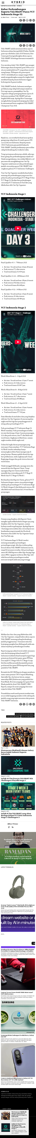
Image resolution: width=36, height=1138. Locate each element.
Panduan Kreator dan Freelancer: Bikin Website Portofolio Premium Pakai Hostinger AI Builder (17, 950)
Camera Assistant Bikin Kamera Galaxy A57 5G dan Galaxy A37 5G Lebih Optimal (17, 1078)
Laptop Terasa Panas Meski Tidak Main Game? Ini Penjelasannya (17, 993)
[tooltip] (20, 20)
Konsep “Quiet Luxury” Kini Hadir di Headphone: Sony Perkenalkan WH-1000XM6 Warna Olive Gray (18, 906)
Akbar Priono (6, 17)
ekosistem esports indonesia (25, 714)
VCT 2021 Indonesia (28, 716)
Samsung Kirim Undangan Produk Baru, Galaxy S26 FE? (17, 1036)
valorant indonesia (13, 716)
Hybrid (19, 6)
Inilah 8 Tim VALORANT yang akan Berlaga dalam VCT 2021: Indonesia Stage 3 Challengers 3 (16, 815)
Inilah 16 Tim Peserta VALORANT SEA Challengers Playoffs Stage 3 (17, 779)
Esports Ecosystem (8, 6)
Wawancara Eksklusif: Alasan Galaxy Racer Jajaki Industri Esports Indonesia (17, 752)
